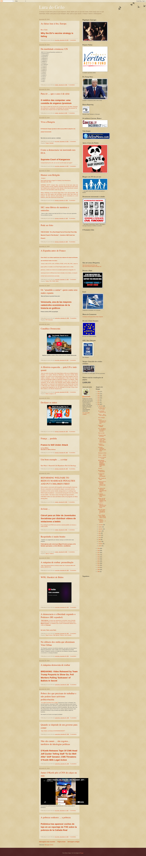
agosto (100, 531)
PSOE (53, 281)
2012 (98, 563)
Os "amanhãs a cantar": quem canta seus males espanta (102, 440)
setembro (101, 529)
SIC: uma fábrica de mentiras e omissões (102, 430)
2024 (98, 395)
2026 (98, 391)
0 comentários (73, 40)
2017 (98, 552)
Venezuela (50, 319)
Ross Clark (44, 30)
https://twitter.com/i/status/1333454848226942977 (53, 730)
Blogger (81, 853)
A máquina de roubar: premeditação (57, 562)
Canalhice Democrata (50, 328)
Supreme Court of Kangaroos (55, 159)
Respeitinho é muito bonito (53, 536)
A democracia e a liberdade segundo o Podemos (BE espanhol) (58, 616)
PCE (51, 281)
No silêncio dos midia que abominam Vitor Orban (102, 490)
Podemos (52, 553)
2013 (98, 561)
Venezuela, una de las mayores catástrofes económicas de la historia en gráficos (56, 305)
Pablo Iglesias (56, 635)
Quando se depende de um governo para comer (102, 505)
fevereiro (101, 543)
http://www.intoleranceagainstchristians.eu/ (92, 266)
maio (100, 537)
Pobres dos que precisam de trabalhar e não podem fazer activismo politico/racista (58, 696)
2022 (98, 400)
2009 (98, 569)
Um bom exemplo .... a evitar (54, 459)
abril (100, 539)
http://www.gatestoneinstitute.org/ (90, 265)
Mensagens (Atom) (49, 844)
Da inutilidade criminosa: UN (54, 48)
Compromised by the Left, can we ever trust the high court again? (56, 162)
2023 (98, 397)
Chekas (47, 281)
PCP (46, 319)
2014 (98, 559)
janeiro (100, 545)
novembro (101, 524)
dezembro (101, 406)
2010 (98, 567)
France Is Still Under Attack (54, 445)
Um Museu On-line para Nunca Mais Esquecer (93, 316)
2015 (98, 556)
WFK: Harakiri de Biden (52, 577)
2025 (98, 393)
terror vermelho (68, 635)
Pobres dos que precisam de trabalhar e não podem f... (102, 500)
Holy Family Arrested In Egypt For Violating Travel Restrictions (56, 180)
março (100, 541)
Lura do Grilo (51, 7)
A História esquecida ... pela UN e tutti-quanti (102, 449)
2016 (98, 554)
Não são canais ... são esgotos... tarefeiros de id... (102, 511)
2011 (98, 565)
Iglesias (47, 553)
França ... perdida (49, 438)
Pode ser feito (47, 225)
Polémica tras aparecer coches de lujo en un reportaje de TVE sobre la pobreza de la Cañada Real (59, 827)
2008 (98, 571)
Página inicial (61, 841)
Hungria (47, 143)
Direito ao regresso (50, 393)
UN (55, 393)
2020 (98, 404)
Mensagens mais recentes (47, 841)
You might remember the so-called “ (49, 702)
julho (100, 533)
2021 (98, 402)
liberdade (51, 143)
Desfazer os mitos (49, 402)
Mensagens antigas (73, 841)
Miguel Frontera (49, 635)
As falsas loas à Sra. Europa (53, 23)
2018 (98, 550)
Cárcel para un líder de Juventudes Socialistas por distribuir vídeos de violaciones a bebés (58, 518)
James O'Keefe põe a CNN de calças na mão (102, 516)
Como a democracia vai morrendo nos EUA (102, 421)
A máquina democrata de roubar (55, 664)
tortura (57, 281)
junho (100, 535)
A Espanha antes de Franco (53, 250)
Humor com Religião (50, 174)
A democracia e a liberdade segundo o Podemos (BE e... (102, 484)
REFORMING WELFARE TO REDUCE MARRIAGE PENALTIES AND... (102, 463)
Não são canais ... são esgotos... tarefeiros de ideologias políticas (55, 743)
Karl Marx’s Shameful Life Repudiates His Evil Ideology (58, 465)
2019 (98, 548)
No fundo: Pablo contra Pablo (48, 630)
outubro (100, 526)
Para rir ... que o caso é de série (55, 93)
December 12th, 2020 (46, 181)
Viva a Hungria (48, 121)
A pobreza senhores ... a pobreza (56, 817)
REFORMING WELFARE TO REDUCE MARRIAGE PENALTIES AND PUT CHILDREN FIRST (58, 480)
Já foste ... (45, 508)
